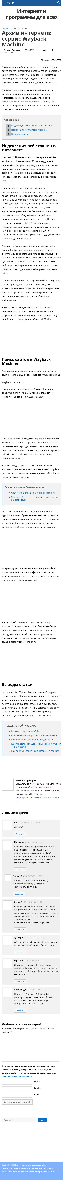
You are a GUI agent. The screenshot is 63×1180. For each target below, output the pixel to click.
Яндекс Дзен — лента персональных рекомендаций (36, 498)
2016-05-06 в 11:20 (35, 937)
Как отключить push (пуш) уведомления (32, 739)
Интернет (43, 50)
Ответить (20, 834)
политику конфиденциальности (17, 1076)
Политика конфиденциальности (16, 1168)
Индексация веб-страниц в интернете (31, 125)
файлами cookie (27, 1171)
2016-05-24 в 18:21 (35, 960)
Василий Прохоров (12, 50)
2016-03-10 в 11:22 (33, 902)
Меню (10, 3)
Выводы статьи (19, 133)
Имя (37, 1081)
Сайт (36, 1094)
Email (37, 1088)
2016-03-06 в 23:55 (33, 876)
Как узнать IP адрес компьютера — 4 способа (35, 750)
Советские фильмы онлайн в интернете (33, 492)
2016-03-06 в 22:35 (34, 842)
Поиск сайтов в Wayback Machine (29, 129)
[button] (58, 3)
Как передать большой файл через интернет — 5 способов (36, 745)
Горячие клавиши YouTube (25, 731)
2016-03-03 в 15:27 (31, 822)
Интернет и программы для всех (31, 14)
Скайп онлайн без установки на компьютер (34, 735)
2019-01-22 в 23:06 (37, 989)
